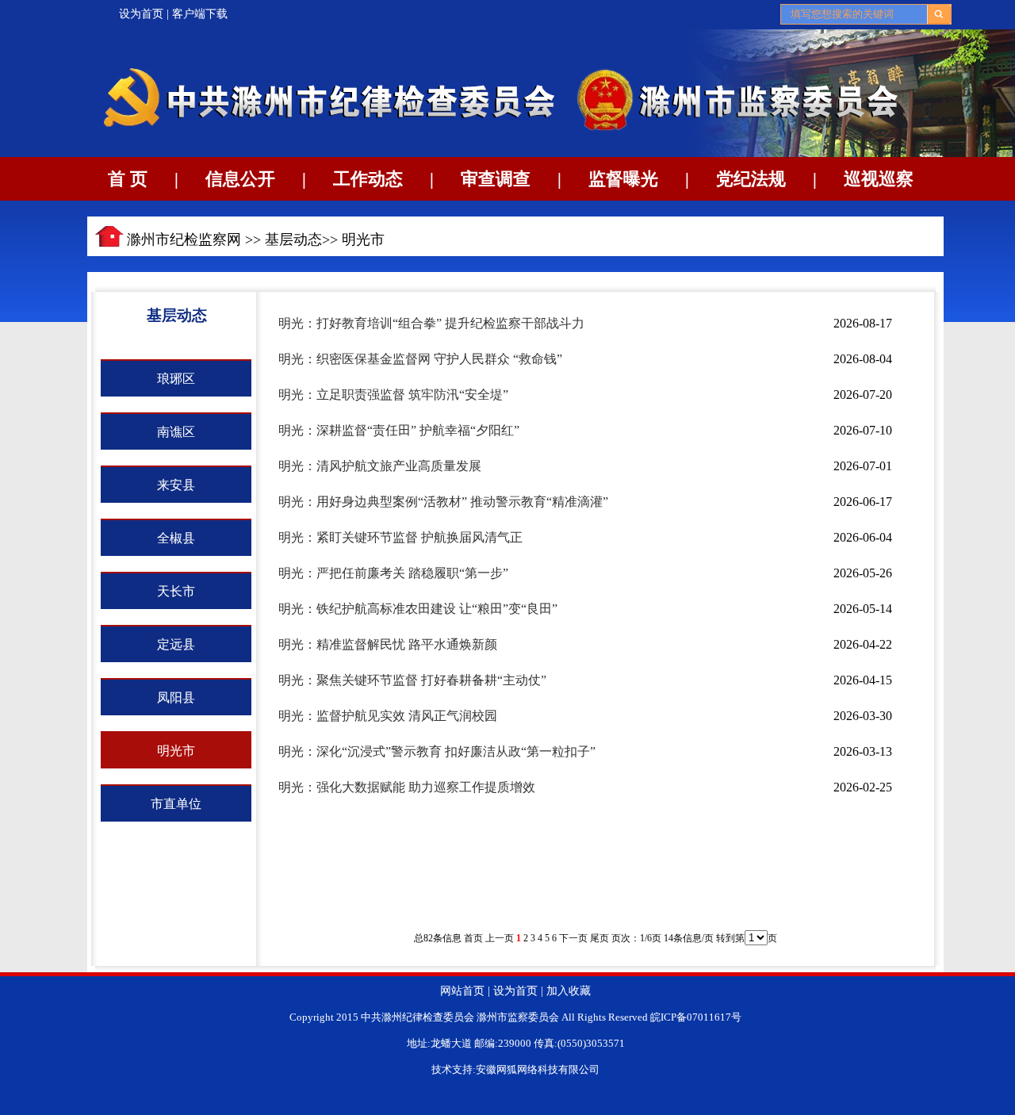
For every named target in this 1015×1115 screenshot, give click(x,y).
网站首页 (462, 991)
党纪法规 (751, 179)
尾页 (599, 938)
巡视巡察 (879, 179)
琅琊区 (176, 378)
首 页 (127, 179)
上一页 (499, 938)
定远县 (176, 644)
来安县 (176, 485)
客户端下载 (200, 14)
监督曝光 (623, 179)
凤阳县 (176, 697)
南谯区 (176, 432)
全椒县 (176, 538)
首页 (473, 938)
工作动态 (368, 179)
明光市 (363, 239)
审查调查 (495, 179)
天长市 (176, 591)
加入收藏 (568, 991)
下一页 (573, 938)
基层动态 (293, 239)
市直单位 (176, 803)
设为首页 (141, 14)
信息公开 (240, 179)
